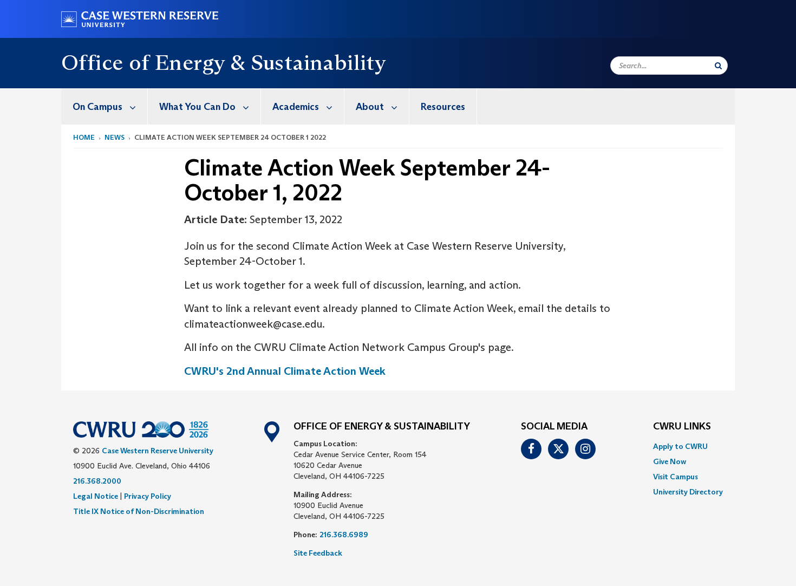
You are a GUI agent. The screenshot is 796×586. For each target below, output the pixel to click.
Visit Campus (675, 476)
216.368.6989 (343, 534)
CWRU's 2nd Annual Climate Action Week (285, 370)
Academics (295, 107)
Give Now (669, 461)
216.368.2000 (97, 481)
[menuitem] (104, 106)
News (115, 137)
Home (84, 137)
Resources (443, 107)
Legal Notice (95, 496)
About (370, 107)
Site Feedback (317, 553)
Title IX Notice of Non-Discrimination (138, 511)
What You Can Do (197, 107)
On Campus (97, 107)
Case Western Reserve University (157, 450)
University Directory (688, 492)
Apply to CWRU (680, 446)
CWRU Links (682, 426)
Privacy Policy (147, 496)
